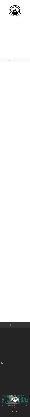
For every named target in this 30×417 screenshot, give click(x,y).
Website (3, 215)
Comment (3, 183)
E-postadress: (5, 253)
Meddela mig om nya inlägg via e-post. (11, 226)
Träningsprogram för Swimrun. (16, 291)
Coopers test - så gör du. (15, 295)
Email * (3, 209)
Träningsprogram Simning (15, 283)
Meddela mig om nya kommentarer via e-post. (13, 222)
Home (2, 60)
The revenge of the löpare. (15, 287)
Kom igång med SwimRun (15, 299)
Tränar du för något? (6, 247)
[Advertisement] (15, 43)
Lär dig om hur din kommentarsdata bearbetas (11, 233)
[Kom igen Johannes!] (15, 11)
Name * (3, 204)
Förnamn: (3, 255)
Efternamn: (4, 257)
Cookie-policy (4, 408)
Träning (8, 60)
